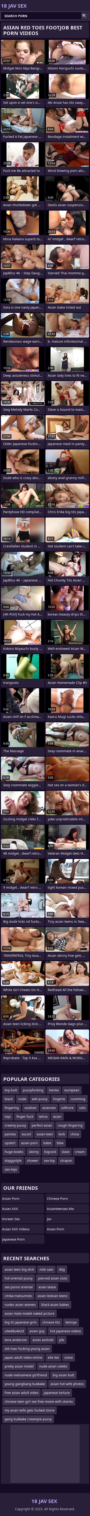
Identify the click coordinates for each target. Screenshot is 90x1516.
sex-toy (49, 1160)
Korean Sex (11, 1218)
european (71, 1090)
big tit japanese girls (21, 1322)
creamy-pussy (15, 1125)
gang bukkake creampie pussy (28, 1419)
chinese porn (57, 1198)
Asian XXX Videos (16, 1229)
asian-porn (29, 1143)
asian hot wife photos (67, 1384)
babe (47, 1143)
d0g (62, 1269)
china (74, 1134)
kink (62, 1134)
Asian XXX (10, 1208)
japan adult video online (23, 1357)
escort (26, 1134)
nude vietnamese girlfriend (26, 1375)
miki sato (46, 1269)
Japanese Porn (13, 1239)
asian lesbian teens (53, 1296)
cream (80, 1152)
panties (10, 1134)
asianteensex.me (60, 1208)
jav (49, 1218)
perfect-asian (42, 1125)
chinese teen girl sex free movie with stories (39, 1401)
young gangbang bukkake (25, 1384)
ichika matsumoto (18, 1296)
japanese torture (57, 1392)
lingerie (59, 1099)
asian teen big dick (19, 1269)
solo (82, 1107)
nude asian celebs (53, 1366)
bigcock (50, 1152)
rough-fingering (70, 1125)
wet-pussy (40, 1099)
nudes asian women (20, 1304)
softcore (67, 1107)
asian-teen (45, 1134)
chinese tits (51, 1322)
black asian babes (55, 1304)
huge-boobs (14, 1152)
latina (43, 1116)
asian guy (37, 1331)
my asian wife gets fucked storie (29, 1410)
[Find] (84, 16)
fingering (12, 1107)
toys (8, 1116)
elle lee (53, 1357)
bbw (60, 1143)
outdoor (30, 1107)
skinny (34, 1152)
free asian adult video (21, 1392)
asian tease (47, 1287)
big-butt (11, 1090)
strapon (66, 1160)
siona (68, 1357)
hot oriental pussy (19, 1278)
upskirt (10, 1143)
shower (32, 1160)
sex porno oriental (19, 1287)
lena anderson (16, 1340)
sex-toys (11, 1169)
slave (65, 1152)
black (9, 1099)
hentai (54, 1090)
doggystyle (13, 1160)
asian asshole (43, 1340)
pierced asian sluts (52, 1278)
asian (57, 1116)
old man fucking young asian (27, 1348)
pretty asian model (19, 1366)
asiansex (49, 1107)
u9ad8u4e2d (14, 1331)
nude (22, 1099)
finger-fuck (24, 1116)
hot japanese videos (65, 1331)
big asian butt (63, 1375)
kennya (71, 1322)
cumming (78, 1099)
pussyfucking (33, 1090)
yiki (61, 1340)
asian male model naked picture (29, 1313)
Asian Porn (10, 1198)
